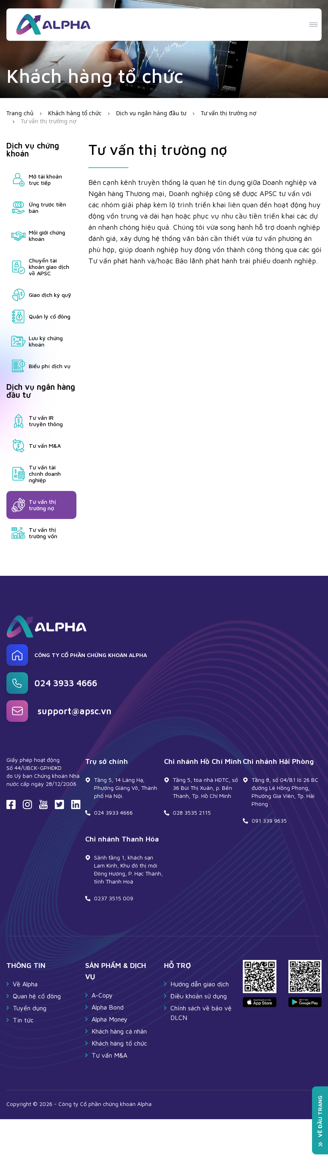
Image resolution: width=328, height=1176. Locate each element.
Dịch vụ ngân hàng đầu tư (151, 113)
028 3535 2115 (192, 812)
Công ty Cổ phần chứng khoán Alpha (90, 655)
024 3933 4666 (65, 683)
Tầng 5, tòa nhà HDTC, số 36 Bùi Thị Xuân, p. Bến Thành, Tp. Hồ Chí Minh (205, 787)
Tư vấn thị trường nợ (228, 113)
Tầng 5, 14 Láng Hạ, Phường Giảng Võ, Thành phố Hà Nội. (125, 787)
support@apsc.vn (75, 711)
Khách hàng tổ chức (75, 113)
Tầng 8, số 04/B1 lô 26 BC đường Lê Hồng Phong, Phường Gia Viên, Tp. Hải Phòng (285, 791)
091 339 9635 (269, 820)
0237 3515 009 (113, 898)
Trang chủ (20, 113)
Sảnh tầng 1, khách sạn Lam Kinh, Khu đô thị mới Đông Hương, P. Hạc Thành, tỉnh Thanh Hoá (128, 869)
